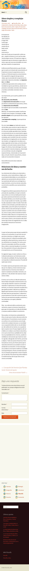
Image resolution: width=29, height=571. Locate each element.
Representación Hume (17, 28)
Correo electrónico (5, 409)
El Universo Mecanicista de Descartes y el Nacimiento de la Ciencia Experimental (10, 541)
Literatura (21, 490)
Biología (20, 486)
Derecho (8, 497)
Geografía (9, 490)
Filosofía (20, 493)
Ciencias (8, 486)
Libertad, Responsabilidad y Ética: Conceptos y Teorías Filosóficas (10, 519)
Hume (22, 25)
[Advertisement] (18, 42)
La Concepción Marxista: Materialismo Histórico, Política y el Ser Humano (10, 535)
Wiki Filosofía (6, 567)
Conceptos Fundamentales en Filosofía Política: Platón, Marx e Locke (10, 525)
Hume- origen (15, 27)
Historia (8, 493)
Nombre (4, 404)
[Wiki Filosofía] (14, 5)
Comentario (5, 393)
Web (3, 413)
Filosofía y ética (17, 23)
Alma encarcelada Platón (18, 372)
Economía (21, 497)
